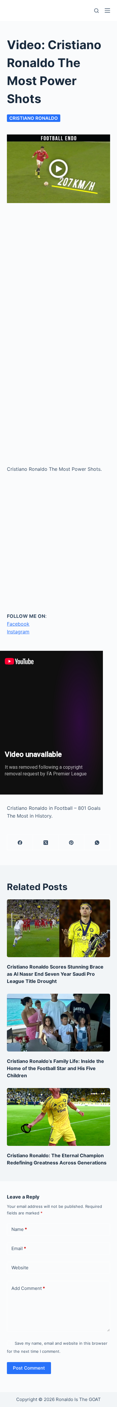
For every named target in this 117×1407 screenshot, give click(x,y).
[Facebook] (20, 842)
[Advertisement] (58, 270)
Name (19, 1229)
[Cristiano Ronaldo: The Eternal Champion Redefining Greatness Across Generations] (58, 1117)
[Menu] (107, 10)
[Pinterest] (72, 842)
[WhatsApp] (97, 842)
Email (18, 1248)
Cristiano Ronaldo (33, 118)
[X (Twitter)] (46, 842)
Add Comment (28, 1288)
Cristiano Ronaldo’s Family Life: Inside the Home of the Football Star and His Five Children (55, 1068)
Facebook (18, 624)
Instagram (18, 632)
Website (19, 1267)
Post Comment (29, 1368)
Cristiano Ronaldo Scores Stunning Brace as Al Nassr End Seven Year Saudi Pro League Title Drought (55, 974)
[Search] (96, 10)
